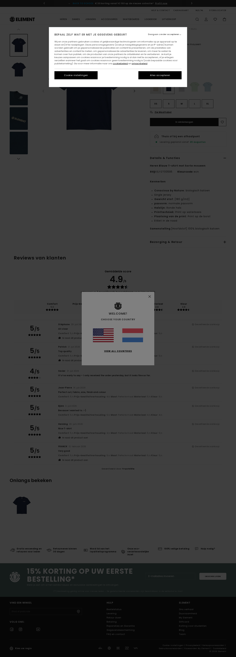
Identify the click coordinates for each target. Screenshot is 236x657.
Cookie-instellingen (76, 75)
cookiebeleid (120, 63)
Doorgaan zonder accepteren (163, 34)
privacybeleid (139, 63)
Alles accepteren (160, 75)
